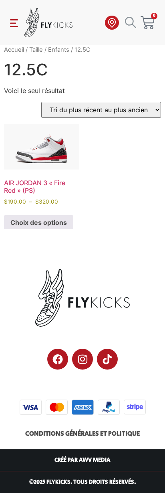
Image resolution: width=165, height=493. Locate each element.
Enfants (58, 49)
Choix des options (38, 222)
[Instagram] (82, 359)
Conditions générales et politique (82, 433)
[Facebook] (57, 359)
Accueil (14, 49)
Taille (36, 49)
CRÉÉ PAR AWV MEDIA (82, 460)
